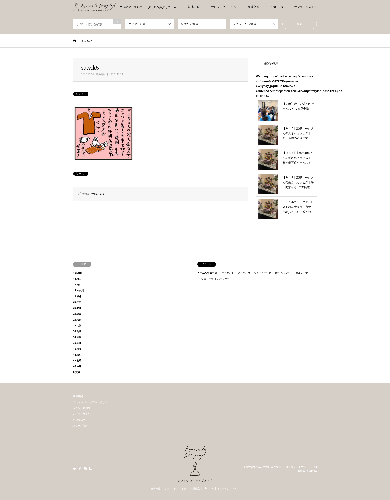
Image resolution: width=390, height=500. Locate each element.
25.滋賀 (77, 313)
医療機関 (78, 396)
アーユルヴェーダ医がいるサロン (91, 402)
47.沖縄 (77, 366)
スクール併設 (80, 425)
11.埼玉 (77, 278)
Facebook (79, 468)
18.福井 (77, 296)
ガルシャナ (302, 272)
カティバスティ (283, 272)
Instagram (85, 468)
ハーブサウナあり (83, 414)
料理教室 (253, 7)
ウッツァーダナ (262, 272)
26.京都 (77, 319)
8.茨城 (76, 372)
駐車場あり (79, 419)
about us (277, 7)
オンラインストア (305, 7)
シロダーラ (207, 278)
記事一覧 (194, 7)
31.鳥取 (77, 331)
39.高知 (77, 343)
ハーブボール (224, 278)
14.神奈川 (78, 290)
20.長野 (77, 302)
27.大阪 (77, 325)
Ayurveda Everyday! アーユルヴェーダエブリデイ (285, 466)
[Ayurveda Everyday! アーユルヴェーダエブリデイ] (195, 479)
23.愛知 (77, 308)
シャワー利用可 (81, 408)
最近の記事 (271, 63)
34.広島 (77, 337)
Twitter (74, 468)
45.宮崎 (77, 360)
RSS (90, 468)
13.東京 (77, 284)
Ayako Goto (97, 194)
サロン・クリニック (224, 7)
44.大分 (77, 354)
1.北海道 (77, 272)
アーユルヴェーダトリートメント (215, 272)
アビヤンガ (244, 272)
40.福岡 (77, 349)
